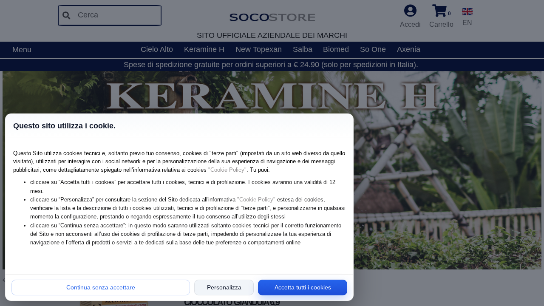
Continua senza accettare (100, 287)
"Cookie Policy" (227, 170)
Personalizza (224, 287)
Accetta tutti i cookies (303, 287)
